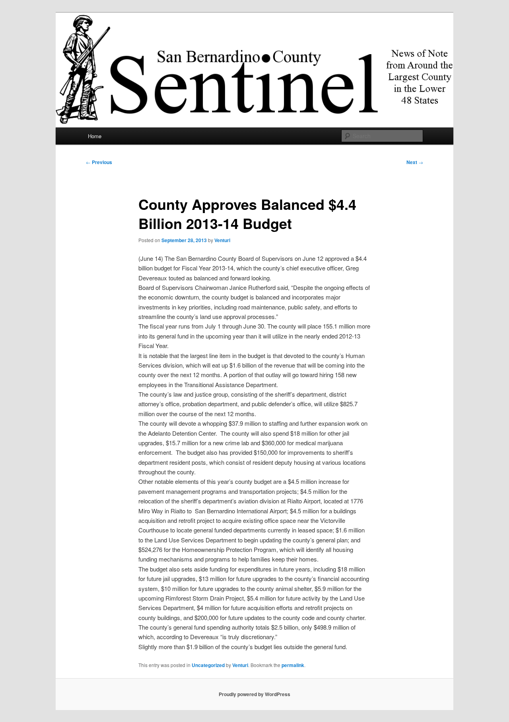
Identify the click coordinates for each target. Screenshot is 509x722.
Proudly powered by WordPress (254, 694)
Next (414, 162)
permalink (293, 665)
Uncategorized (208, 665)
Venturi (222, 240)
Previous (99, 162)
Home (94, 136)
